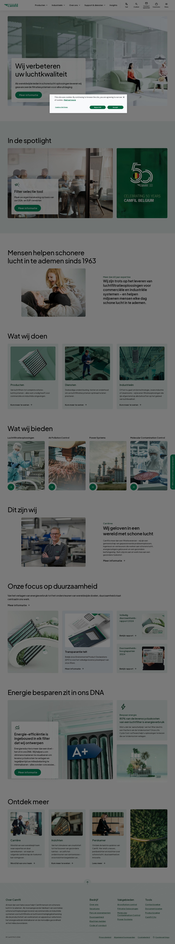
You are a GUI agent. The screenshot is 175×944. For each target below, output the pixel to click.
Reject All (97, 107)
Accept (115, 107)
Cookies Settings (61, 107)
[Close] (123, 97)
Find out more (70, 100)
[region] (88, 103)
